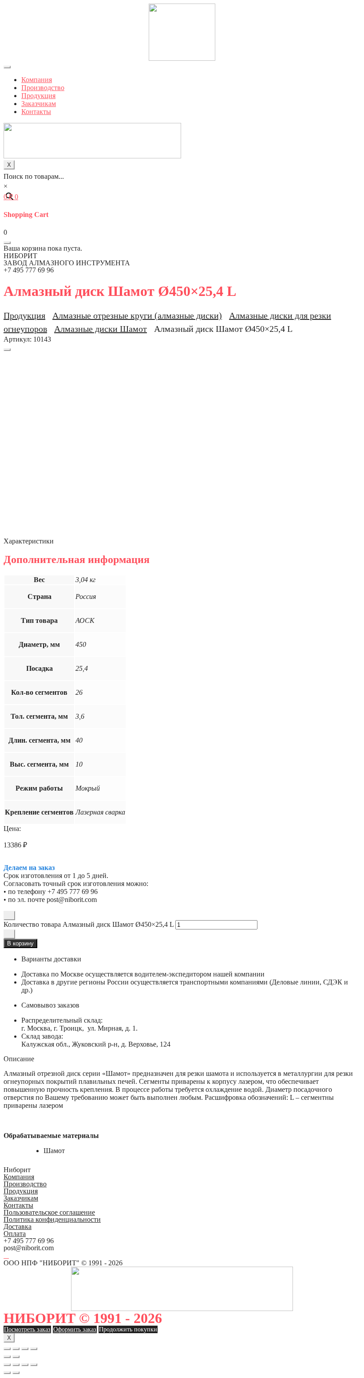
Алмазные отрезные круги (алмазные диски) (137, 315)
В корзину (20, 943)
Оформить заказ (74, 1329)
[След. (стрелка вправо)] (16, 1356)
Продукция (38, 95)
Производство (42, 87)
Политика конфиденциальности (52, 1219)
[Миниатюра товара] (7, 349)
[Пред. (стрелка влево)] (7, 1356)
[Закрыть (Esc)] (7, 1348)
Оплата (15, 1233)
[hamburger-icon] (7, 67)
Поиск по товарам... (34, 176)
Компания (36, 79)
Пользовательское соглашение (49, 1212)
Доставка (18, 1226)
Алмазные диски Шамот (100, 329)
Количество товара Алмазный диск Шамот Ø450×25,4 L (89, 924)
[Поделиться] (16, 1348)
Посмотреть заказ (27, 1329)
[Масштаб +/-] (33, 1348)
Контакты (36, 111)
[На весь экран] (24, 1348)
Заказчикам (38, 103)
